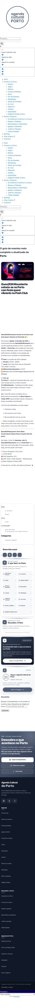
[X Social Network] (10, 555)
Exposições (12, 112)
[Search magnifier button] (2, 43)
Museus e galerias (6, 908)
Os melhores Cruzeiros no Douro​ (20, 119)
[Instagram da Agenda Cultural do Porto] (3, 801)
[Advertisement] (17, 313)
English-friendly (5, 882)
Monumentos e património (8, 915)
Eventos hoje (4, 813)
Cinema (10, 109)
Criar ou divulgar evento (8, 947)
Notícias (7, 134)
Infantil (10, 84)
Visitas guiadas (5, 927)
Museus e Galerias (14, 121)
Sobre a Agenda (5, 973)
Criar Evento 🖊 (9, 136)
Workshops (12, 99)
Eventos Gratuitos (14, 92)
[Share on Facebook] (5, 555)
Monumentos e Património (17, 124)
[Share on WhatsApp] (15, 555)
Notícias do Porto (6, 941)
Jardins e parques (6, 921)
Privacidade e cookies (7, 987)
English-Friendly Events (16, 114)
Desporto (11, 107)
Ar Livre (11, 104)
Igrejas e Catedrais (15, 126)
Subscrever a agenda (19, 765)
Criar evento (18, 771)
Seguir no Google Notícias (16, 660)
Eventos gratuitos (6, 825)
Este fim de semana (6, 819)
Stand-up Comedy (14, 102)
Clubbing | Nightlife (11, 540)
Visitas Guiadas (13, 131)
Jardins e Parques (14, 129)
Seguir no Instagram (16, 689)
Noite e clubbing (5, 876)
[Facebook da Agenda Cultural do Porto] (9, 801)
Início (6, 79)
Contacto (7, 139)
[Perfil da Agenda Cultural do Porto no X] (14, 801)
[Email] (20, 555)
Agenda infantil (5, 832)
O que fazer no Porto (7, 896)
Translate (16, 997)
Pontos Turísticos (10, 116)
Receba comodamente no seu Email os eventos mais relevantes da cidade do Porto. (15, 704)
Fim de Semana (13, 97)
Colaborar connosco (7, 954)
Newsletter (4, 960)
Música (10, 89)
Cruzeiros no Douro (6, 902)
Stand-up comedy (6, 863)
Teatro (10, 87)
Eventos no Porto (10, 82)
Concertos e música (6, 838)
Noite (10, 94)
